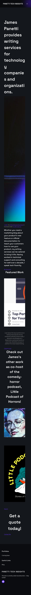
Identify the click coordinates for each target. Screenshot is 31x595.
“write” (6, 225)
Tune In (6, 509)
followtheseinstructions (16, 225)
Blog (3, 564)
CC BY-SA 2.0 (17, 226)
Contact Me (7, 534)
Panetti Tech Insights (13, 4)
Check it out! (7, 348)
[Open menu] (27, 4)
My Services (7, 269)
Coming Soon (6, 555)
